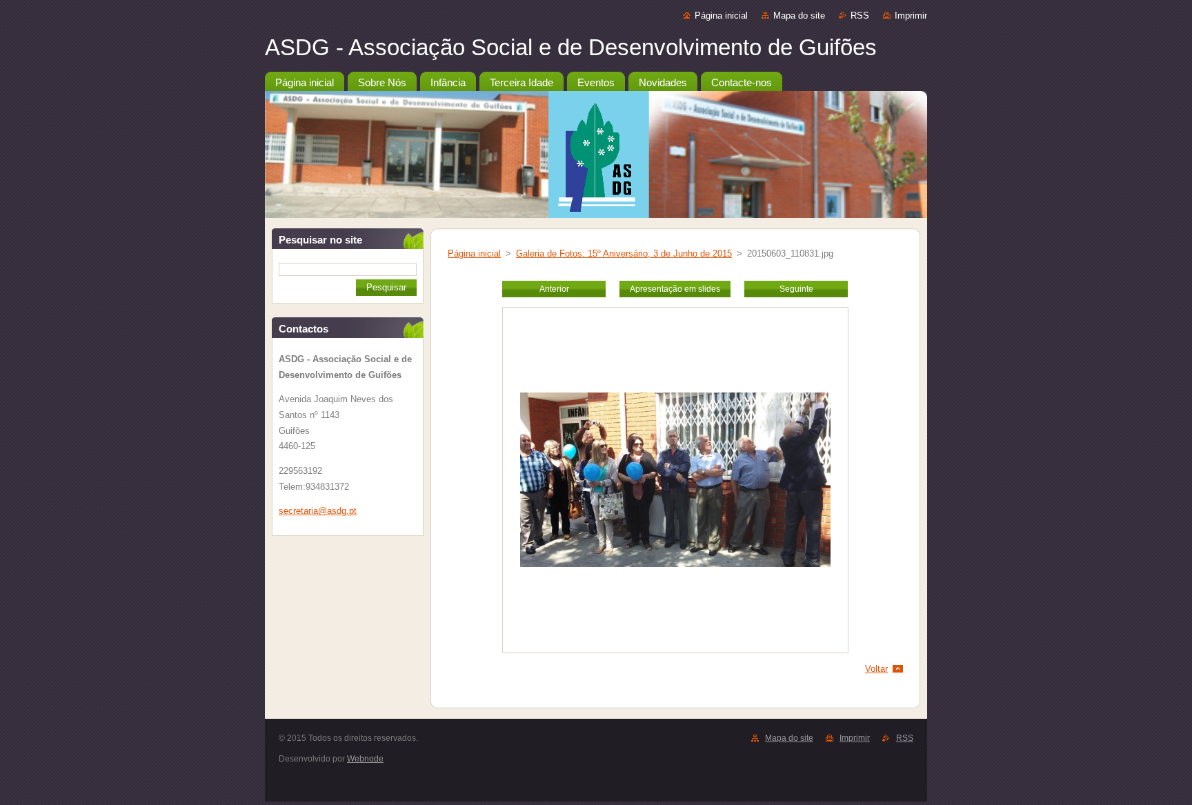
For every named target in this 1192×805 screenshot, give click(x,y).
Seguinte (796, 289)
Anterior (554, 289)
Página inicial (721, 15)
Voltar (876, 669)
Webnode (365, 759)
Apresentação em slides (675, 289)
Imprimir (911, 15)
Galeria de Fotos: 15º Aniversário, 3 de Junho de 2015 (624, 253)
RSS (860, 15)
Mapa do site (799, 15)
